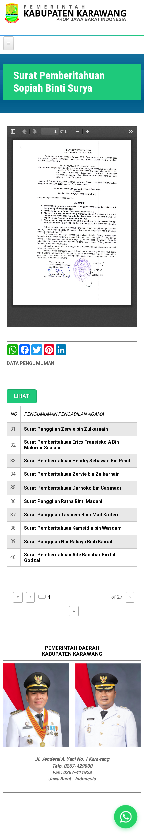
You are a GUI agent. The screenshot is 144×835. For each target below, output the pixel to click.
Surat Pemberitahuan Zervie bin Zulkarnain (72, 474)
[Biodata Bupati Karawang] (36, 745)
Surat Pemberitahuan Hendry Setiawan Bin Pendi (78, 460)
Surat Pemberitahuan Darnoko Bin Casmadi (72, 488)
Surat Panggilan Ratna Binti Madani (63, 501)
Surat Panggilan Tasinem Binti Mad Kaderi (71, 514)
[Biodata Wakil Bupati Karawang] (108, 745)
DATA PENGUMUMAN (30, 363)
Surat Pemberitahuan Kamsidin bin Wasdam (73, 528)
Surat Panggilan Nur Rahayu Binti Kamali (69, 541)
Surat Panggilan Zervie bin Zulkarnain (66, 429)
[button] (126, 817)
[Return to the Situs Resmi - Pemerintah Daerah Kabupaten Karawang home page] (65, 17)
